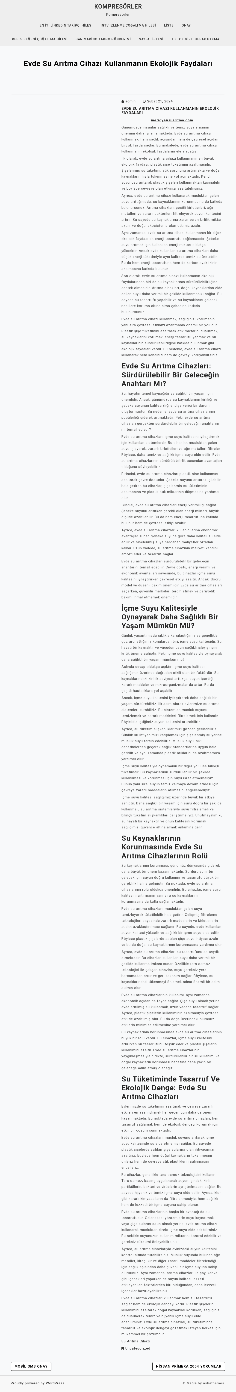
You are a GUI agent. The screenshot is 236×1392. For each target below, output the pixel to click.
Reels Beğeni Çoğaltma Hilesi (40, 39)
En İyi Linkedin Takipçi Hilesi (66, 25)
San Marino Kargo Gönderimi (103, 39)
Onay (186, 25)
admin (130, 101)
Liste (169, 25)
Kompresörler (118, 6)
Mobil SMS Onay (31, 1366)
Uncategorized (137, 1348)
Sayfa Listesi (151, 39)
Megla (192, 1383)
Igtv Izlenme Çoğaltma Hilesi (128, 25)
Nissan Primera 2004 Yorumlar (188, 1366)
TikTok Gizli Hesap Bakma (195, 39)
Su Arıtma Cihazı (135, 1341)
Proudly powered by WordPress (38, 1383)
